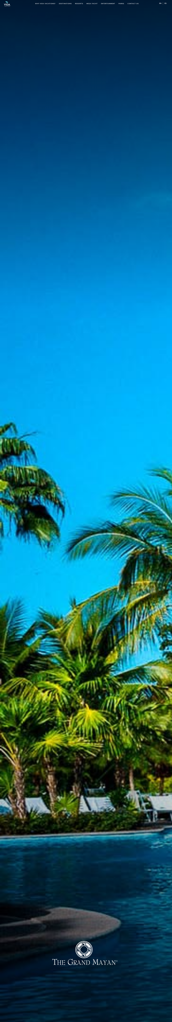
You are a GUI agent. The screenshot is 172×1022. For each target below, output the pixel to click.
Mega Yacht (92, 4)
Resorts (79, 4)
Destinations (65, 4)
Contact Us (133, 4)
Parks (121, 4)
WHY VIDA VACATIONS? (45, 4)
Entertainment (108, 4)
